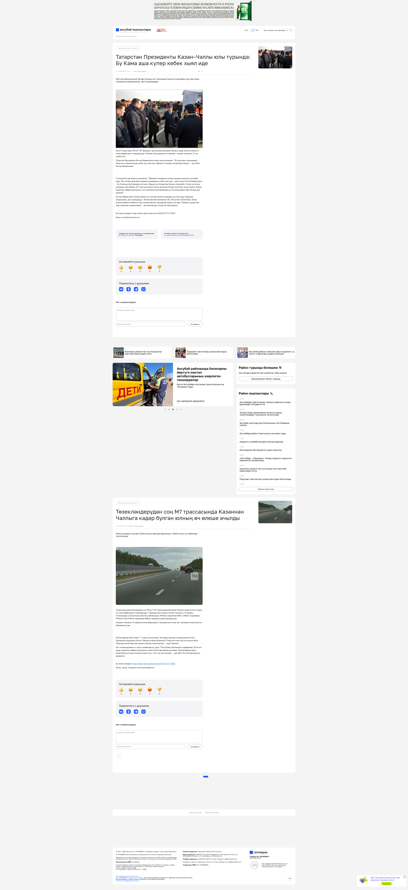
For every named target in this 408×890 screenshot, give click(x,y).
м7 (119, 755)
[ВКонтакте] (121, 289)
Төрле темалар (212, 812)
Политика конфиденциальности (128, 881)
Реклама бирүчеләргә (126, 36)
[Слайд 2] (169, 409)
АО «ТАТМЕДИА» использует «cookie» (130, 878)
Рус (246, 30)
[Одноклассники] (128, 289)
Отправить (195, 324)
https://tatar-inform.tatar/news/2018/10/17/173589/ (154, 664)
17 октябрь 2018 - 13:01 (123, 71)
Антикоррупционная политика (127, 876)
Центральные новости (128, 48)
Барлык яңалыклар (266, 489)
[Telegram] (136, 289)
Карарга (386, 884)
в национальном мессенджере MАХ (179, 235)
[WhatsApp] (143, 289)
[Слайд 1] (165, 409)
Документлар (195, 812)
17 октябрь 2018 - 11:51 (123, 526)
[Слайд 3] (173, 409)
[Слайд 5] (180, 409)
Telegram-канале (127, 235)
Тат (257, 30)
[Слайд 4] (177, 409)
